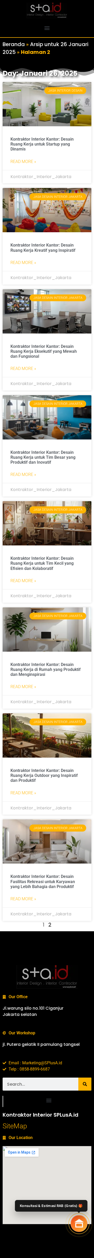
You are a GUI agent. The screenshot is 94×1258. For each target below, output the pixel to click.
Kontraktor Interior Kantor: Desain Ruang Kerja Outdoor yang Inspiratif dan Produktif (44, 775)
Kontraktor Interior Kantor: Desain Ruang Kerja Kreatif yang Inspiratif (42, 248)
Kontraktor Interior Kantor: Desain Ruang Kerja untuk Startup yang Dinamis (42, 144)
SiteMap (15, 1126)
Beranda (14, 44)
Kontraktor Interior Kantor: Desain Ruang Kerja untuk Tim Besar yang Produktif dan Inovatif (42, 457)
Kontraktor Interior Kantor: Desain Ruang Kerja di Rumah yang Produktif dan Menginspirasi (45, 669)
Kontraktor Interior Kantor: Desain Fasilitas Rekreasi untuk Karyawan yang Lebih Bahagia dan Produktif (42, 881)
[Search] (84, 1084)
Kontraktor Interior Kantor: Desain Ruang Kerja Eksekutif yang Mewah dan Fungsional (43, 351)
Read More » (23, 161)
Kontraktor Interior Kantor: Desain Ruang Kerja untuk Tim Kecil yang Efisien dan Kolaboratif (42, 563)
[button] (47, 27)
